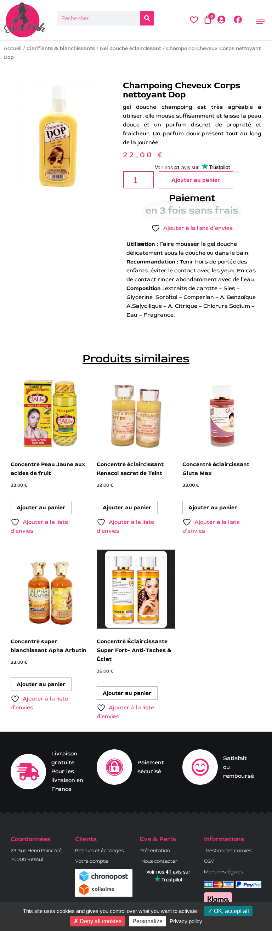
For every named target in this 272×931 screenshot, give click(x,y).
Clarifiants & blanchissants (61, 48)
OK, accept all (230, 911)
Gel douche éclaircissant (130, 48)
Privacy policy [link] (186, 921)
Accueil (13, 48)
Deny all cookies (99, 921)
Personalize (147, 921)
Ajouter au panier (195, 179)
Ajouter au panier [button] (41, 507)
